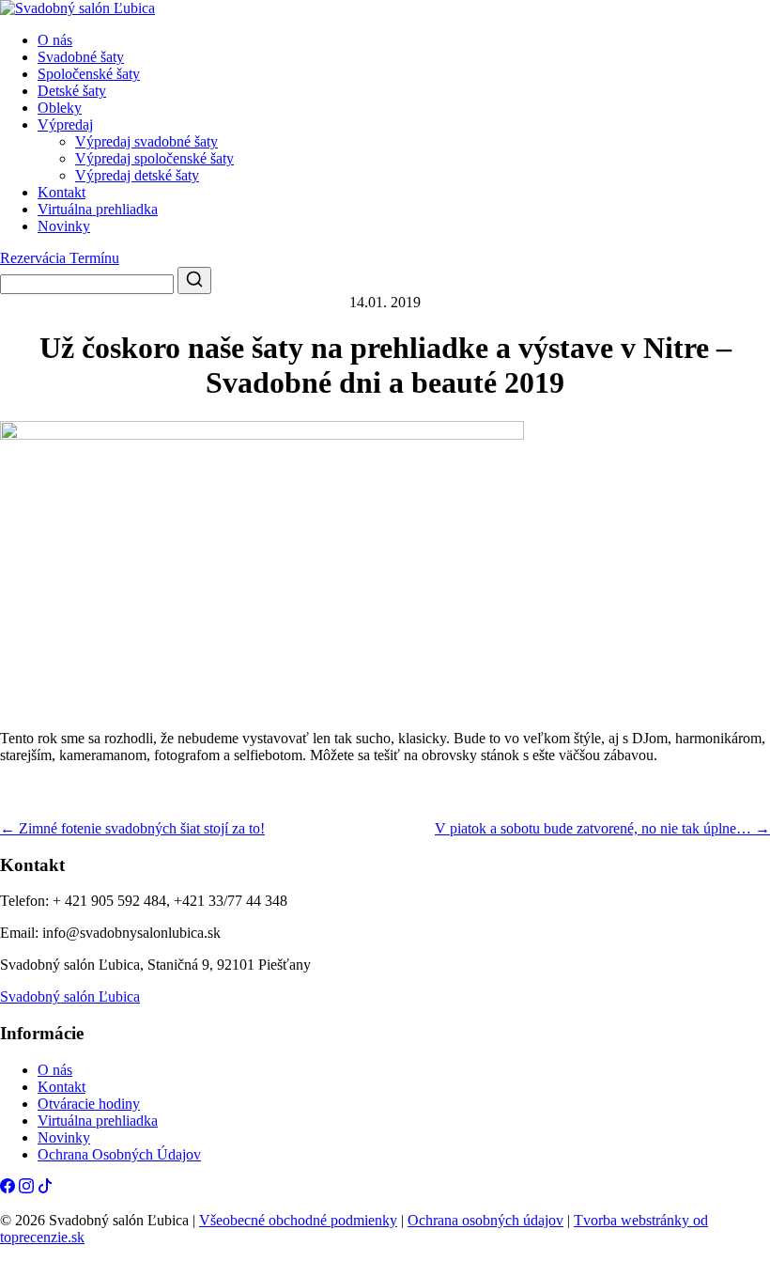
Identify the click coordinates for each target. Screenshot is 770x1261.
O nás (55, 40)
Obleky (60, 108)
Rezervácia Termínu (59, 258)
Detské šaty (72, 91)
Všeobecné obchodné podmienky (298, 1220)
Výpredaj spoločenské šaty (154, 158)
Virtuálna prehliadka (98, 209)
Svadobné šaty (81, 57)
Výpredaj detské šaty (137, 175)
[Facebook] (7, 1188)
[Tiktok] (45, 1188)
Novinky (64, 226)
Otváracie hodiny (89, 1104)
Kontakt (61, 192)
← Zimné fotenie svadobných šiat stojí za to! (132, 828)
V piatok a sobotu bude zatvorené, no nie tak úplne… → (602, 828)
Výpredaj (65, 124)
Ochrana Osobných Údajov (119, 1154)
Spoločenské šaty (89, 74)
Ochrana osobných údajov (485, 1220)
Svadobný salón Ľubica (70, 996)
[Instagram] (26, 1188)
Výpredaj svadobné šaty (146, 141)
